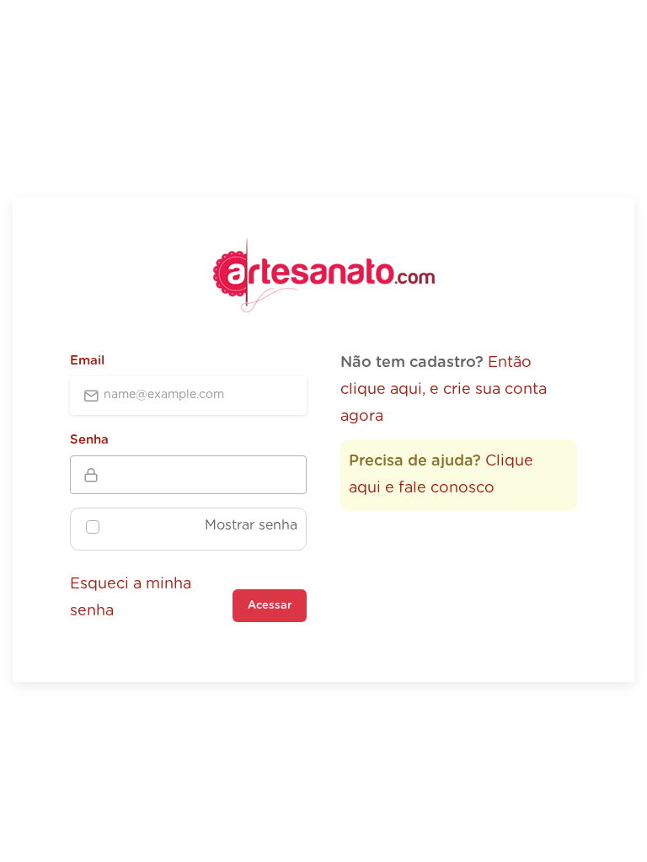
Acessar (269, 605)
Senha (89, 440)
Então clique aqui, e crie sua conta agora (443, 390)
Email (87, 360)
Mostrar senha (251, 525)
